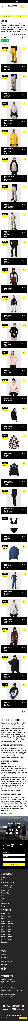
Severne (9, 931)
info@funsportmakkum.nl (7, 961)
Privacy (2, 898)
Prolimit (9, 929)
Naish (9, 918)
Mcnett (9, 913)
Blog (2, 901)
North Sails (10, 924)
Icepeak (3, 937)
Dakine (2, 921)
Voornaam (6, 857)
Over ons (3, 880)
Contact (3, 877)
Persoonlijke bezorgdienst (7, 885)
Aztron (2, 916)
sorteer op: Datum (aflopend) (18, 34)
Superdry (10, 939)
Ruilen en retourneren (6, 890)
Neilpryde (10, 921)
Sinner (9, 934)
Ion (1, 939)
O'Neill (9, 926)
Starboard (10, 937)
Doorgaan (23, 1018)
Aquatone (3, 913)
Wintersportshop (5, 893)
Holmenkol (3, 934)
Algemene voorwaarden (6, 888)
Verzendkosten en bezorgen (7, 882)
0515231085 (4, 965)
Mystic (9, 916)
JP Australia (4, 942)
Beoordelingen (9, 997)
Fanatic (2, 926)
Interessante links (5, 903)
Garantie (3, 895)
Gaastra (3, 931)
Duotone (3, 924)
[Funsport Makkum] (12, 6)
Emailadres (6, 852)
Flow (2, 929)
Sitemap (3, 906)
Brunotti (3, 918)
